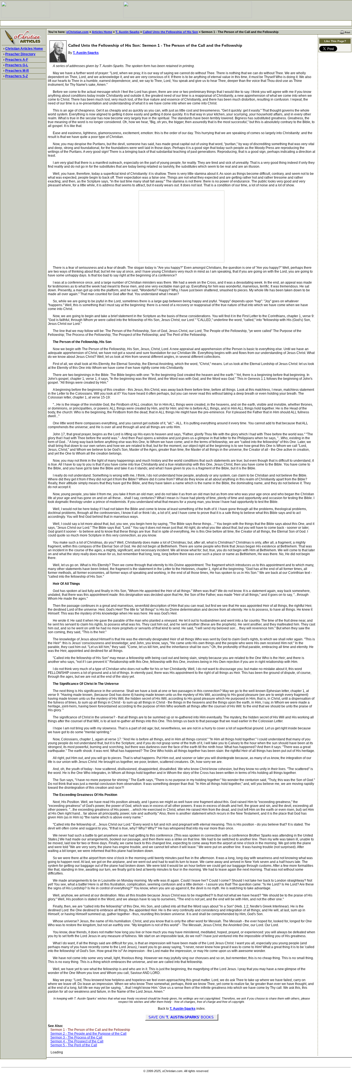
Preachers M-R (17, 71)
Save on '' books (181, 1017)
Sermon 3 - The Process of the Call (76, 1037)
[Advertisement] (176, 23)
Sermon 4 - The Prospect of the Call (76, 1041)
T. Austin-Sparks (127, 32)
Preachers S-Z (16, 76)
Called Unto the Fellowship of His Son (170, 32)
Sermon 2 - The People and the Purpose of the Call (88, 1034)
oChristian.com (77, 32)
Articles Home (102, 32)
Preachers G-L (16, 65)
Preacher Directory (20, 54)
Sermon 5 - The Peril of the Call (73, 1045)
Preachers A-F (16, 60)
